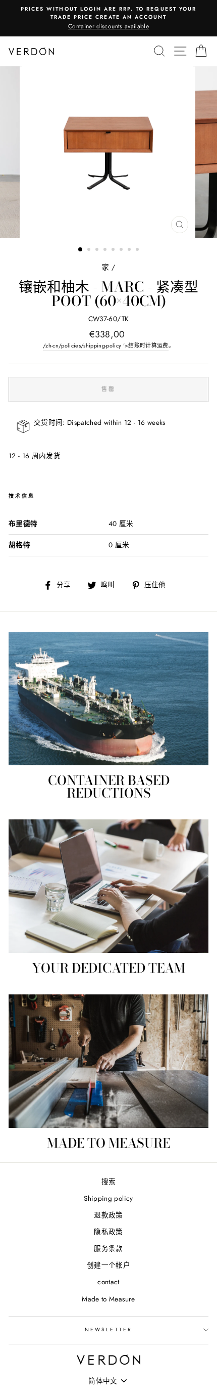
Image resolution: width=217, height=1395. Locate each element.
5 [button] (114, 250)
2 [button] (89, 250)
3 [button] (97, 250)
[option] (108, 18)
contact (108, 1282)
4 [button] (105, 250)
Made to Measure (108, 1299)
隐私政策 (108, 1232)
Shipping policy (108, 1198)
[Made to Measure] (108, 1061)
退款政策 (108, 1215)
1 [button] (80, 249)
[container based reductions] (108, 698)
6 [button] (122, 250)
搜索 (108, 1181)
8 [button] (138, 250)
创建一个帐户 (108, 1265)
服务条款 (108, 1248)
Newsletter (108, 1329)
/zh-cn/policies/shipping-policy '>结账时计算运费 (106, 345)
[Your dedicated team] (108, 886)
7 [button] (130, 250)
